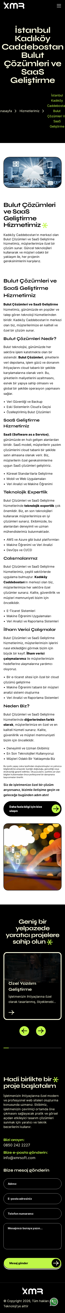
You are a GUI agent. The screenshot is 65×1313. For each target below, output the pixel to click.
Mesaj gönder (18, 1263)
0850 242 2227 (16, 1145)
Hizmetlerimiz (30, 111)
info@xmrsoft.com (19, 1158)
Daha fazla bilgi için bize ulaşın (25, 809)
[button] (24, 1031)
